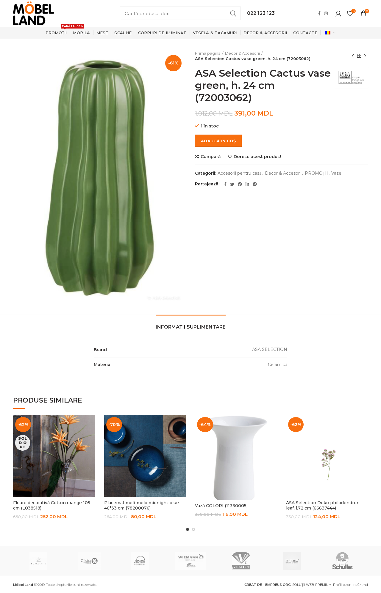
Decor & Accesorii (242, 53)
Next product (365, 56)
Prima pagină (208, 53)
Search (233, 13)
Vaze (336, 173)
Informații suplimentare (191, 327)
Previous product (353, 56)
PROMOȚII (316, 173)
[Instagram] (326, 13)
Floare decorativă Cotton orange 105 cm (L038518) (51, 505)
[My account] (338, 13)
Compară (211, 156)
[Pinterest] (240, 184)
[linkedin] (247, 184)
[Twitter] (232, 184)
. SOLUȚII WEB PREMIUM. (288, 585)
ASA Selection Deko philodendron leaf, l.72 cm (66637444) (323, 505)
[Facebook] (319, 13)
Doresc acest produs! (257, 156)
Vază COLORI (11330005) (221, 505)
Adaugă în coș (218, 140)
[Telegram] (255, 184)
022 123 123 (261, 13)
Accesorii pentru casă (240, 173)
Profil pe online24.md (350, 585)
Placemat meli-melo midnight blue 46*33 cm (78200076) (141, 505)
